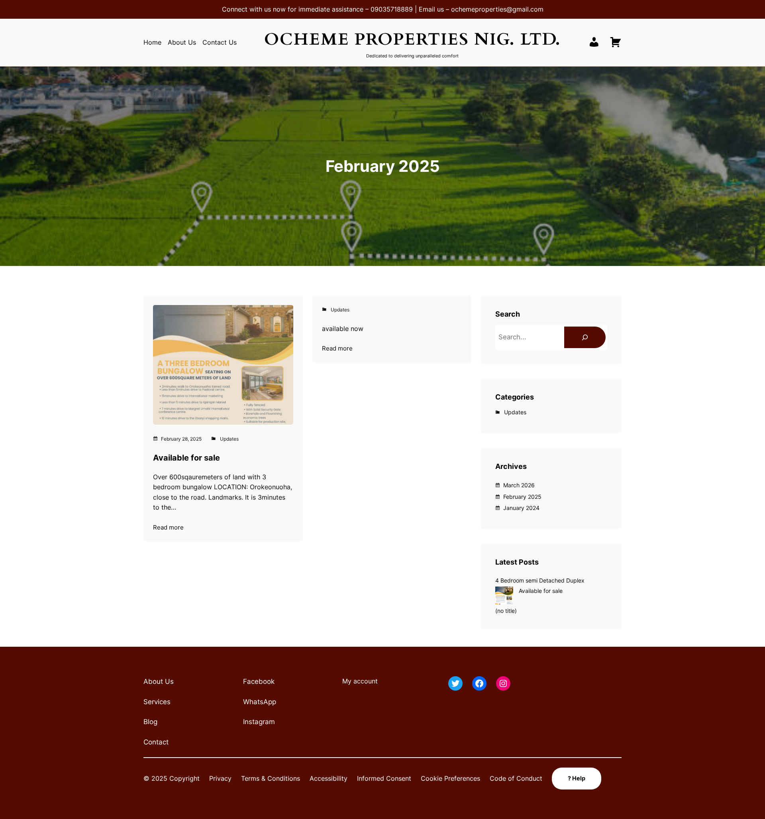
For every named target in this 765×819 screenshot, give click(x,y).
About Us (158, 681)
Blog (150, 722)
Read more (168, 528)
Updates (229, 439)
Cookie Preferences (450, 778)
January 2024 (521, 507)
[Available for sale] (504, 596)
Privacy (220, 778)
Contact (156, 742)
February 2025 (522, 496)
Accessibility (328, 778)
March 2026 (519, 485)
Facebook (259, 681)
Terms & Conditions (270, 778)
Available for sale (186, 458)
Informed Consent (384, 778)
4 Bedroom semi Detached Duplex (540, 580)
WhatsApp (259, 702)
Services (157, 702)
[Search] (585, 337)
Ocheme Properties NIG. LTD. (412, 39)
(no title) (506, 610)
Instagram (259, 722)
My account (360, 681)
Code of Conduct (516, 778)
